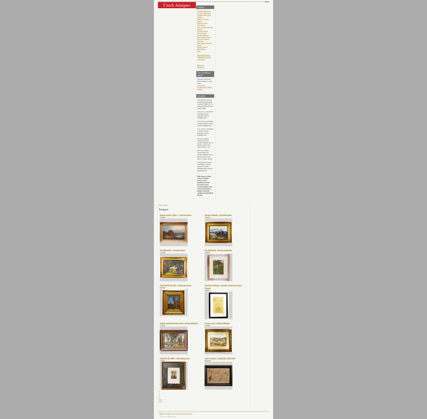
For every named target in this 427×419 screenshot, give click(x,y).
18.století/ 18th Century (204, 11)
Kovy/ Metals (201, 25)
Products (165, 205)
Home (160, 205)
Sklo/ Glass (200, 41)
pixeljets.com (173, 416)
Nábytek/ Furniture (202, 31)
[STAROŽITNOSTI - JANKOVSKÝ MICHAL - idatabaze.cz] (204, 59)
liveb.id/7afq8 (201, 85)
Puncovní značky (232, 4)
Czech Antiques (176, 5)
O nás (211, 4)
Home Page (201, 4)
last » (160, 402)
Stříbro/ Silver (201, 49)
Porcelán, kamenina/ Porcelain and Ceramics (204, 36)
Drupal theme (163, 416)
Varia (198, 51)
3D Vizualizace (246, 4)
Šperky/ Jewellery (202, 47)
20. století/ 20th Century (204, 15)
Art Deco (199, 17)
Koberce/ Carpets (202, 23)
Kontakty (220, 4)
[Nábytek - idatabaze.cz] (204, 66)
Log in (267, 1)
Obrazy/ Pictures (202, 33)
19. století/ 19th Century (204, 13)
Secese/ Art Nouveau (203, 39)
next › (160, 400)
